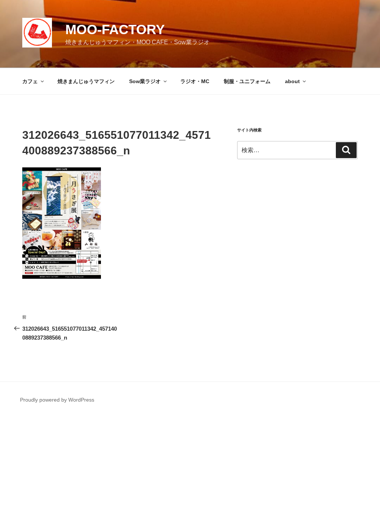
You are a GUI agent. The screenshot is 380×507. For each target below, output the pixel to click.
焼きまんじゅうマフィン (86, 81)
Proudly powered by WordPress (57, 400)
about (292, 81)
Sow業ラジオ (145, 81)
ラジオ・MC (194, 81)
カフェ (30, 81)
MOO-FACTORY (115, 29)
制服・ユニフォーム (247, 81)
